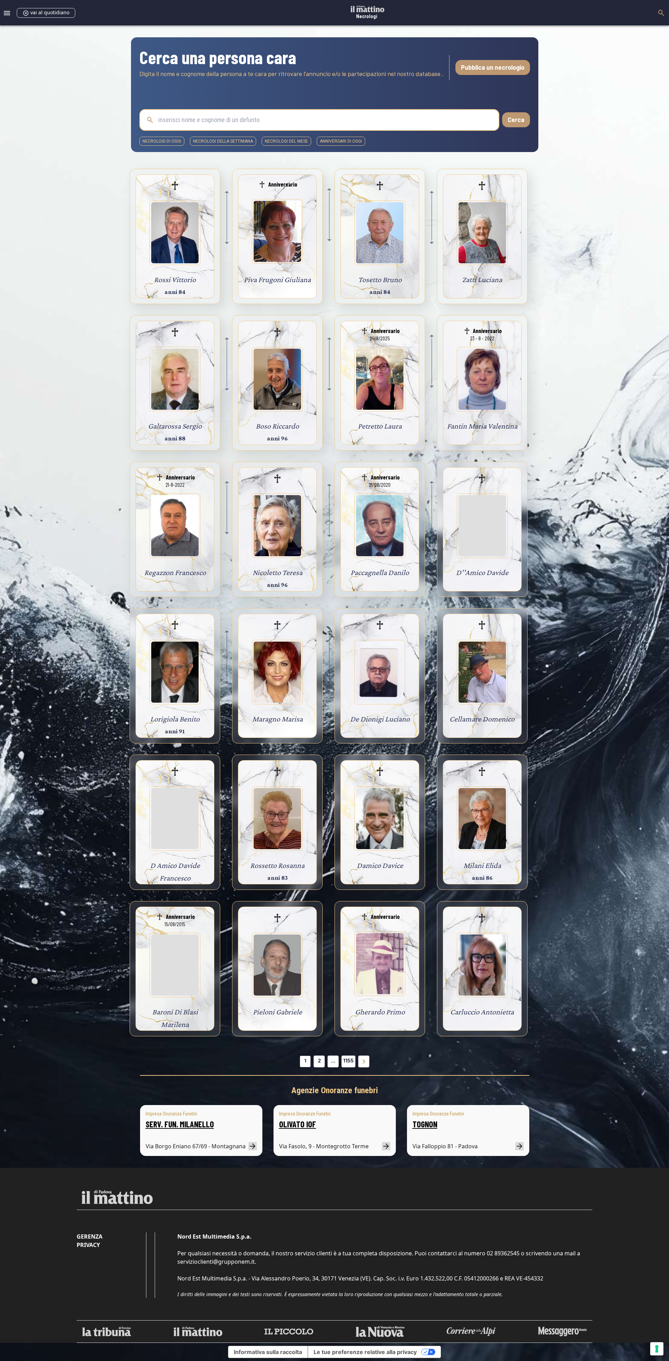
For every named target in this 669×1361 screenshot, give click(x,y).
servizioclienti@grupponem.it (216, 1261)
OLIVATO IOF (297, 1124)
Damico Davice (380, 865)
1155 (348, 1061)
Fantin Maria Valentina (482, 426)
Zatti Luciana (482, 279)
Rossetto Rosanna (277, 865)
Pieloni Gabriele (277, 1011)
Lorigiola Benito (175, 718)
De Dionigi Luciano (380, 718)
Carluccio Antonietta (482, 1011)
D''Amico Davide (482, 572)
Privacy (88, 1245)
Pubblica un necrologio (492, 67)
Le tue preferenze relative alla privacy (365, 1351)
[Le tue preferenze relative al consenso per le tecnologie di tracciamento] (656, 1348)
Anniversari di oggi (341, 141)
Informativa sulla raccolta (268, 1351)
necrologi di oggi (162, 141)
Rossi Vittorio (175, 279)
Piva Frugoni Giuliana (277, 279)
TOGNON (425, 1124)
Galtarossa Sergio (175, 426)
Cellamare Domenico (482, 718)
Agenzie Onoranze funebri (334, 1090)
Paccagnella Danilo (380, 572)
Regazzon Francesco (175, 572)
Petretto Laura (380, 426)
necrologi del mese (286, 141)
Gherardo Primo (380, 1011)
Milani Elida (482, 865)
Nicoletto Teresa (277, 572)
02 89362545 (503, 1253)
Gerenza (89, 1236)
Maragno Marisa (277, 718)
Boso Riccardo (277, 426)
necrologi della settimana (223, 141)
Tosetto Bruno (380, 279)
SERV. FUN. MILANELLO (180, 1124)
